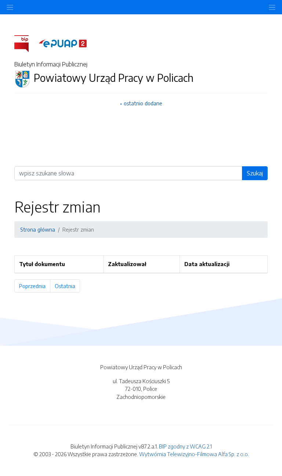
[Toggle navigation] (272, 7)
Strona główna (37, 229)
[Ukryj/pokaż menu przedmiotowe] (10, 7)
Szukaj (255, 173)
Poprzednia (34, 286)
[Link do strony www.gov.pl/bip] (25, 43)
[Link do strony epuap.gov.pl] (63, 43)
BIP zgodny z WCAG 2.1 (185, 446)
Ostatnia (67, 286)
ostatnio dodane (143, 103)
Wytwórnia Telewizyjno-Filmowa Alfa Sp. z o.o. (194, 454)
